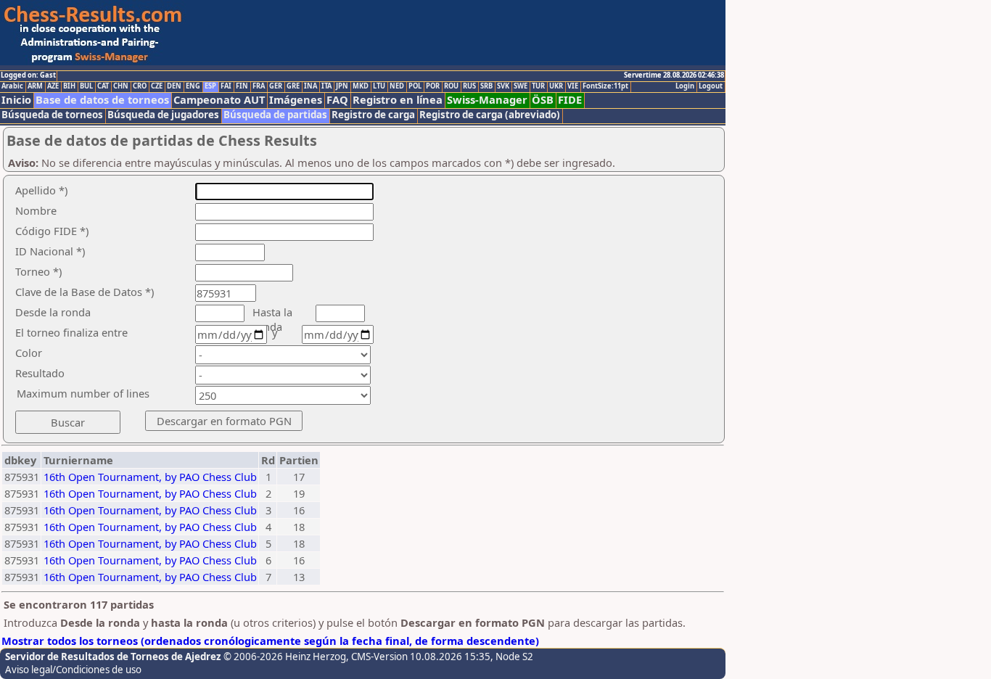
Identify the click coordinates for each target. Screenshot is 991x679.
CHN (120, 86)
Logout (711, 86)
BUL (86, 86)
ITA (326, 86)
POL (415, 86)
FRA (258, 86)
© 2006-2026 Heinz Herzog (284, 656)
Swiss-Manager (487, 100)
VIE (572, 86)
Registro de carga (373, 115)
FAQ (337, 100)
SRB (486, 86)
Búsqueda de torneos (52, 115)
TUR (538, 86)
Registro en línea (398, 100)
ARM (35, 86)
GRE (293, 86)
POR (433, 86)
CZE (157, 86)
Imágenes (295, 100)
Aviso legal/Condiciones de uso (73, 669)
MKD (361, 86)
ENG (193, 86)
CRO (140, 86)
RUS (469, 86)
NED (397, 86)
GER (275, 86)
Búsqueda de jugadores (163, 115)
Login (684, 86)
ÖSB (543, 100)
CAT (103, 86)
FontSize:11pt (605, 86)
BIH (69, 86)
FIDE (570, 100)
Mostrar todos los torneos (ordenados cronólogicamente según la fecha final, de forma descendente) (270, 640)
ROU (451, 86)
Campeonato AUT (219, 100)
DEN (174, 86)
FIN (242, 86)
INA (310, 86)
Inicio (16, 100)
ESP (210, 86)
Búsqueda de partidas (275, 115)
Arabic (12, 86)
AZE (53, 86)
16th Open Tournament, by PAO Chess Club (150, 476)
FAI (226, 86)
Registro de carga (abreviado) (489, 115)
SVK (503, 86)
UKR (556, 86)
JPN (342, 86)
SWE (520, 86)
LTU (379, 86)
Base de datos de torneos (102, 100)
